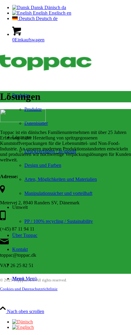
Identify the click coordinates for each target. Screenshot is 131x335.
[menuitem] (77, 179)
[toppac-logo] (45, 76)
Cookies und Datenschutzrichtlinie (29, 289)
